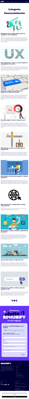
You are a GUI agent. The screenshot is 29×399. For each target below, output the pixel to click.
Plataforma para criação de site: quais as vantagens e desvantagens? (13, 34)
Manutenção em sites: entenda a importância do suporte (14, 231)
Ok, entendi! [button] (14, 396)
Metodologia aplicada (19, 375)
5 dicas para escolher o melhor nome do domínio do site (13, 288)
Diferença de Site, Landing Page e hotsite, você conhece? (13, 205)
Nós (21, 1)
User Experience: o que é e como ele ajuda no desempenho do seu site (14, 63)
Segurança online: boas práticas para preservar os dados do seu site (12, 91)
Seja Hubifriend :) (19, 373)
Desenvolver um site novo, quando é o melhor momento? (14, 177)
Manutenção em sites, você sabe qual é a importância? (13, 148)
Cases (17, 370)
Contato (26, 1)
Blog (17, 372)
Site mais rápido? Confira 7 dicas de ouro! (13, 120)
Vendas (12, 1)
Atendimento (17, 1)
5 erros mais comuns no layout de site (12, 260)
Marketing (7, 1)
